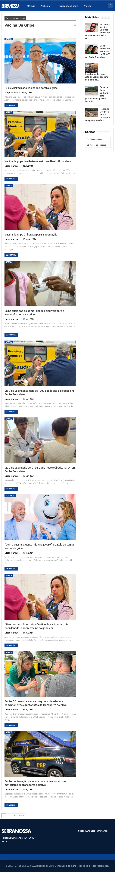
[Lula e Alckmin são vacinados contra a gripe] (40, 60)
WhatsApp (102, 831)
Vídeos (87, 6)
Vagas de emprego (98, 145)
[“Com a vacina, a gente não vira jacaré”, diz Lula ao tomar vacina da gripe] (40, 517)
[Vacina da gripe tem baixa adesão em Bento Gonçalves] (40, 134)
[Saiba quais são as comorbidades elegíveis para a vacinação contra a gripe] (40, 283)
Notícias (45, 6)
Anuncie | (91, 831)
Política (10, 496)
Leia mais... (11, 105)
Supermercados (96, 139)
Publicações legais (68, 6)
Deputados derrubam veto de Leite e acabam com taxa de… (96, 77)
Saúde (9, 39)
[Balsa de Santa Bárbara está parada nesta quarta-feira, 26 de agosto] (91, 90)
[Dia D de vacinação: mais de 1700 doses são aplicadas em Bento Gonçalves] (40, 363)
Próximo (18, 816)
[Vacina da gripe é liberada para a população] (40, 207)
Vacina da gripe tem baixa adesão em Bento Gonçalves (37, 161)
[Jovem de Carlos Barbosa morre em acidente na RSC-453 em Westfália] (91, 27)
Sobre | (82, 831)
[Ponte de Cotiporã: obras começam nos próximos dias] (91, 112)
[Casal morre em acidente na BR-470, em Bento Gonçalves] (91, 49)
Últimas (31, 6)
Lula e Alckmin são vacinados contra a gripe (31, 87)
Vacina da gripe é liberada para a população (30, 234)
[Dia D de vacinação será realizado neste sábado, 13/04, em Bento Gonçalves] (40, 440)
